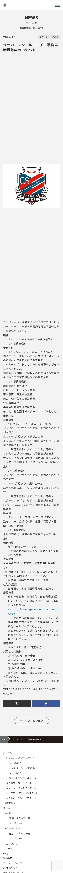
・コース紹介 (14, 762)
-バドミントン (12, 828)
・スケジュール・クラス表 (21, 767)
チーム (6, 808)
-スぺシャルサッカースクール (20, 777)
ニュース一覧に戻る (32, 721)
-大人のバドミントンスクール (20, 798)
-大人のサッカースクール (18, 783)
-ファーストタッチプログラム (20, 788)
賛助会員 (7, 858)
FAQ (5, 853)
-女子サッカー (12, 813)
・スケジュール (15, 823)
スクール (44, 37)
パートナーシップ (12, 863)
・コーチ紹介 (14, 772)
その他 (55, 37)
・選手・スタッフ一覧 (18, 818)
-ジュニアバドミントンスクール (21, 793)
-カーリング (11, 843)
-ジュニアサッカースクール (19, 757)
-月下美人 (10, 803)
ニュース (7, 848)
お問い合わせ (10, 868)
